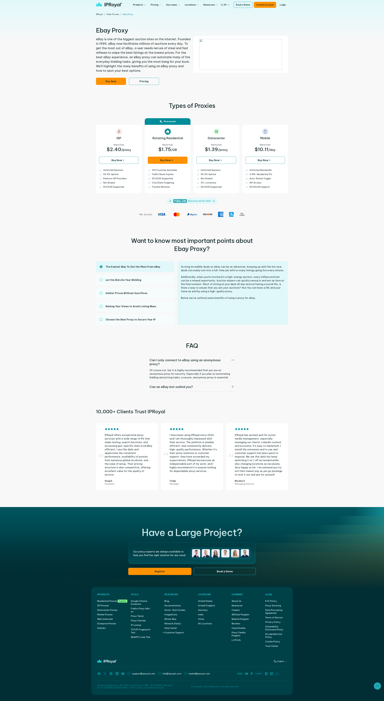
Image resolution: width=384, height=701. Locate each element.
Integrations (170, 614)
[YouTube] (123, 673)
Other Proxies (112, 14)
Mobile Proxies (104, 614)
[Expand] (377, 686)
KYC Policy (271, 601)
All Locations (205, 623)
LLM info (236, 640)
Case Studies (238, 628)
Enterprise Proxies (106, 623)
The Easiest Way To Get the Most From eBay (133, 266)
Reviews (236, 623)
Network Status (172, 623)
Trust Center (271, 646)
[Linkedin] (117, 673)
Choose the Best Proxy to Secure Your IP (131, 319)
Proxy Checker (138, 620)
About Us (236, 601)
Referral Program (240, 619)
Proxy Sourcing (273, 605)
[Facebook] (111, 673)
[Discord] (99, 673)
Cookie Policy (272, 641)
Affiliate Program (240, 614)
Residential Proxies (107, 601)
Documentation (172, 605)
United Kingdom (206, 605)
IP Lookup (136, 625)
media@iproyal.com (199, 673)
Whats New (170, 619)
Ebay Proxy (128, 14)
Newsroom (237, 605)
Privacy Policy (272, 622)
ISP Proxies (103, 605)
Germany (203, 610)
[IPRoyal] (109, 4)
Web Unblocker (105, 619)
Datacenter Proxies (107, 610)
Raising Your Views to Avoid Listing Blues (131, 306)
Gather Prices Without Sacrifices (126, 293)
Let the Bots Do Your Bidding (123, 279)
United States (205, 601)
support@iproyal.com (143, 673)
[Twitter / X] (105, 673)
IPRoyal (99, 14)
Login (283, 4)
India (200, 614)
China (201, 619)
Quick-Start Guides (174, 610)
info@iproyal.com (171, 673)
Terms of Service (274, 617)
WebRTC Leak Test (140, 637)
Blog (166, 601)
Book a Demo (243, 4)
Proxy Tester (137, 616)
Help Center (170, 628)
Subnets (101, 628)
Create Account (265, 4)
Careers (236, 610)
